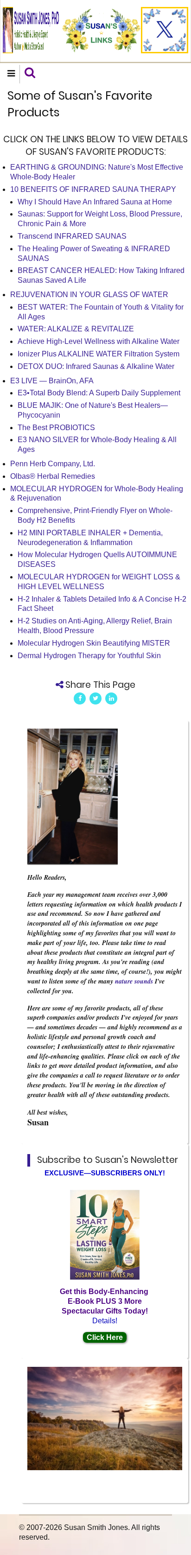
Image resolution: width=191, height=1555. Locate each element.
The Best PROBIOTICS (56, 428)
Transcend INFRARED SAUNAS (72, 236)
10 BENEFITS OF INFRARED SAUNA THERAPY (93, 189)
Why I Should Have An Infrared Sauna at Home (95, 202)
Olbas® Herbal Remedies (52, 476)
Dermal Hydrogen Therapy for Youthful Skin (89, 656)
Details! (104, 1321)
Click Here (105, 1337)
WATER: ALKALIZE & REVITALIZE (76, 329)
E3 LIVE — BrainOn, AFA (52, 381)
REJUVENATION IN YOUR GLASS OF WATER (89, 294)
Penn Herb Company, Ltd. (52, 464)
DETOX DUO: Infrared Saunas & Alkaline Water (96, 366)
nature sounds (134, 981)
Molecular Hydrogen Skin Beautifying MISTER (94, 643)
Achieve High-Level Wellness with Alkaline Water (98, 341)
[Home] (31, 29)
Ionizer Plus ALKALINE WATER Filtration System (98, 354)
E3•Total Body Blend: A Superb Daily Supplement (99, 393)
